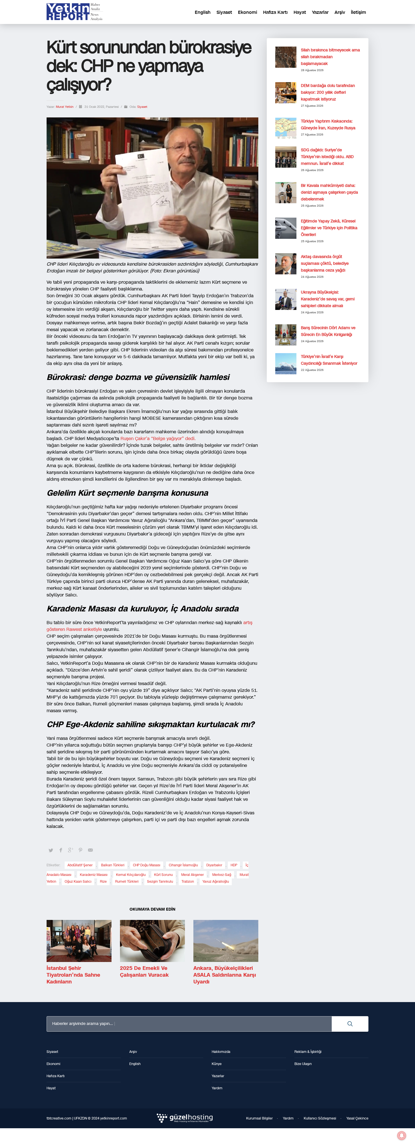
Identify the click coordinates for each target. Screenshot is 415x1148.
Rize (103, 881)
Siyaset (142, 107)
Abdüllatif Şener (80, 865)
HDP (234, 865)
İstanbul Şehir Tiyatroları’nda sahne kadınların (73, 975)
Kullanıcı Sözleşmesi (320, 1118)
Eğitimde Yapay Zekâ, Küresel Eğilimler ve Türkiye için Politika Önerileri (329, 227)
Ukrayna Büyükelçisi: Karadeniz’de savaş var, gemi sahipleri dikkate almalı (328, 299)
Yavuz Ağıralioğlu (215, 881)
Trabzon (188, 881)
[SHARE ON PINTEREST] (80, 850)
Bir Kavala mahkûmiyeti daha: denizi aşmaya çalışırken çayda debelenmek (329, 192)
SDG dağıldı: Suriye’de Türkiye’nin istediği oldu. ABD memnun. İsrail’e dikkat (327, 156)
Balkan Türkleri (112, 865)
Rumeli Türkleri (127, 881)
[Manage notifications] (401, 1135)
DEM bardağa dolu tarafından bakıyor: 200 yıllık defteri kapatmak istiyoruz (328, 92)
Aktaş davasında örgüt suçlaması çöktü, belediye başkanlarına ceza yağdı (325, 263)
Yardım (288, 1118)
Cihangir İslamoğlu (183, 865)
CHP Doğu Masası (146, 865)
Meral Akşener (192, 875)
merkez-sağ (221, 875)
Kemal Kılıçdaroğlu (131, 875)
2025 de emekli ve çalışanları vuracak (144, 972)
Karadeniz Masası (94, 875)
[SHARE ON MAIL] (90, 850)
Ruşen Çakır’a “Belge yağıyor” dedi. (158, 438)
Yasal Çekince (357, 1118)
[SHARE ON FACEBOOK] (60, 850)
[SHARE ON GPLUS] (70, 850)
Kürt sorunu (163, 875)
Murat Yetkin (65, 107)
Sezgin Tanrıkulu (160, 881)
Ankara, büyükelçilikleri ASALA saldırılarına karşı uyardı (224, 975)
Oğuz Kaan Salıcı (78, 881)
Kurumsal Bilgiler (259, 1118)
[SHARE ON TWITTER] (51, 850)
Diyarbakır (214, 865)
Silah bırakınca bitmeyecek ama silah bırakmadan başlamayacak (330, 56)
